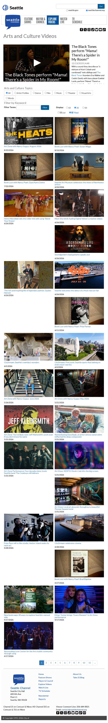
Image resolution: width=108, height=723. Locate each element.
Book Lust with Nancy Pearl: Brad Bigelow (73, 579)
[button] (36, 62)
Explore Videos (52, 20)
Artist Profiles (23, 93)
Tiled (75, 112)
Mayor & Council (40, 20)
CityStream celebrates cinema (68, 543)
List (64, 112)
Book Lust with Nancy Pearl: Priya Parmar (73, 326)
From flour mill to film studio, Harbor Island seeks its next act (26, 544)
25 (77, 108)
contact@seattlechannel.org (74, 709)
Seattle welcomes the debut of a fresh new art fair (77, 290)
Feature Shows (28, 20)
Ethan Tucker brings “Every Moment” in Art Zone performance (76, 616)
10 (69, 108)
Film (48, 93)
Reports (42, 699)
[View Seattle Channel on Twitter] (62, 712)
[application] (36, 63)
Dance (38, 93)
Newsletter (44, 696)
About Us (77, 674)
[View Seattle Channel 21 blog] (81, 712)
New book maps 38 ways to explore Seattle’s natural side (27, 616)
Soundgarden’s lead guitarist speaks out (72, 254)
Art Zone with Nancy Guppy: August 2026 (22, 146)
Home (41, 674)
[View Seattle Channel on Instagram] (66, 712)
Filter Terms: (10, 107)
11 (90, 663)
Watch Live (63, 20)
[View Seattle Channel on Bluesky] (73, 712)
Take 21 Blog (78, 677)
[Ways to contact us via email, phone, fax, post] (84, 712)
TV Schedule (77, 20)
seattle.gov (73, 10)
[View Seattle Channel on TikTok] (69, 712)
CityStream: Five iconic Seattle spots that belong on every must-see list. (77, 363)
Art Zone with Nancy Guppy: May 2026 (72, 399)
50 (86, 108)
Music (59, 93)
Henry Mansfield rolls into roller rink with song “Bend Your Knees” (27, 220)
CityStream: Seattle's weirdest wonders (21, 362)
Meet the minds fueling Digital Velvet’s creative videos (79, 219)
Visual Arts (86, 93)
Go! (101, 6)
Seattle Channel (20, 688)
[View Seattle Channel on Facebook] (58, 712)
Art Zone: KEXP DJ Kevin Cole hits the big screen (76, 471)
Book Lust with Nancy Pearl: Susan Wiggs (73, 146)
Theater (71, 93)
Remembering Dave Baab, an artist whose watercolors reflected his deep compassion (78, 436)
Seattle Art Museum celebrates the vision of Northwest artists (79, 183)
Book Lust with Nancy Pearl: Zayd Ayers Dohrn (24, 182)
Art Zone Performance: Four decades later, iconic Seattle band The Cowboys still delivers (25, 472)
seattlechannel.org (96, 10)
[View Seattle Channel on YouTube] (77, 712)
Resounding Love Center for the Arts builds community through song (28, 652)
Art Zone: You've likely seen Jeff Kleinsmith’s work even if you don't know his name (28, 436)
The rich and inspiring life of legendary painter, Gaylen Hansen (27, 291)
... (95, 663)
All (9, 93)
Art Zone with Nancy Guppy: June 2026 (21, 399)
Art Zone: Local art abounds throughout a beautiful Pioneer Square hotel (77, 508)
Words (11, 98)
